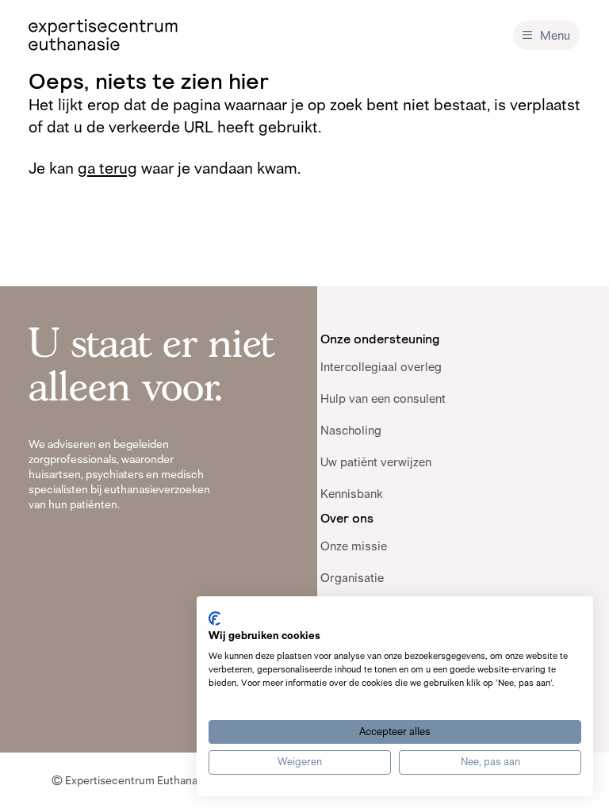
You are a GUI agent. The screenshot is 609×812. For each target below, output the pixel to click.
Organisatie (352, 577)
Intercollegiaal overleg (381, 366)
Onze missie (353, 546)
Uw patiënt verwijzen (375, 462)
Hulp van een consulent (383, 398)
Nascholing (350, 430)
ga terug (107, 168)
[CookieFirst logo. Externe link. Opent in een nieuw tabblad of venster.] (214, 618)
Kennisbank (351, 493)
